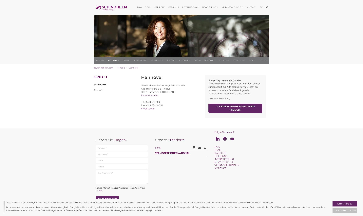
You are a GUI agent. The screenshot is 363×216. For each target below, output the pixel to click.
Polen (197, 61)
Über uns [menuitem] (173, 7)
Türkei (251, 61)
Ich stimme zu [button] (345, 203)
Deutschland (140, 61)
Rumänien (209, 61)
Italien (170, 61)
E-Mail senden (148, 108)
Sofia (158, 148)
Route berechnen (149, 95)
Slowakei (224, 61)
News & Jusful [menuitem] (210, 7)
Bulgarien (113, 61)
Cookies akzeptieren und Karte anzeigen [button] (235, 108)
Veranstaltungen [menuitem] (232, 7)
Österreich (184, 61)
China (126, 61)
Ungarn (263, 61)
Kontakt (100, 77)
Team (217, 150)
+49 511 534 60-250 (153, 105)
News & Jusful (224, 162)
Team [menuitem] (148, 7)
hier (100, 191)
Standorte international (172, 153)
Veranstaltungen (226, 165)
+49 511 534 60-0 (151, 102)
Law (217, 147)
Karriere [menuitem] (159, 7)
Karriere (220, 153)
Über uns (220, 156)
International (224, 159)
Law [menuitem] (139, 7)
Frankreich (157, 61)
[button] (331, 207)
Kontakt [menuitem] (250, 7)
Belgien (99, 61)
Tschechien (238, 61)
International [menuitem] (190, 7)
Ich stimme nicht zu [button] (345, 210)
